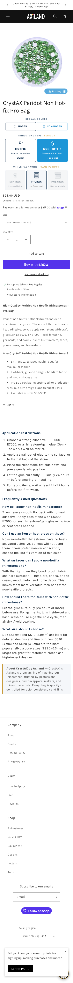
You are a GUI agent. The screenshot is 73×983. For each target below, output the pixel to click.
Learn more (20, 969)
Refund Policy (16, 753)
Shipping (7, 200)
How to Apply (16, 786)
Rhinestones (16, 828)
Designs (13, 854)
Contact (13, 744)
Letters (12, 863)
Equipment (15, 846)
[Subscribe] (56, 896)
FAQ (10, 795)
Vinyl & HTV (15, 837)
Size (5, 214)
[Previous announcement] (7, 5)
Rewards (13, 804)
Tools (11, 872)
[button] (8, 16)
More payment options (36, 273)
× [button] (65, 951)
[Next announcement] (66, 5)
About (12, 735)
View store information (21, 294)
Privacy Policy (16, 761)
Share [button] (10, 405)
